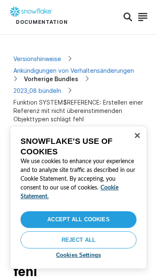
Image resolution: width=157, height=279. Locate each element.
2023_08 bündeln (37, 90)
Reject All (78, 240)
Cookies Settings (78, 255)
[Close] (137, 135)
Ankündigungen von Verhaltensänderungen (73, 70)
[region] (78, 197)
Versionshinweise (37, 58)
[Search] (128, 17)
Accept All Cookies (78, 219)
